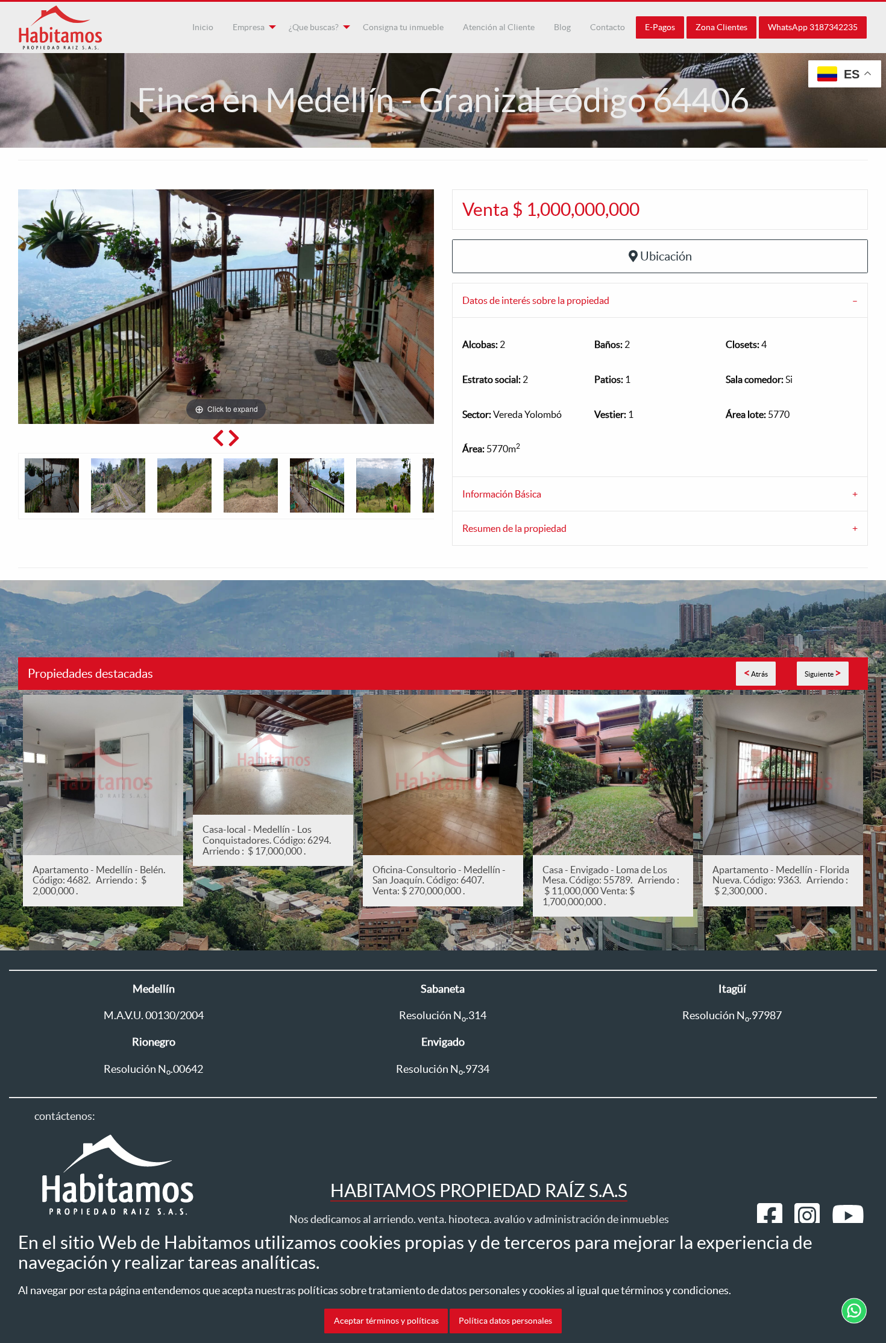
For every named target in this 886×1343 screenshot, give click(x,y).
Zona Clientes (721, 27)
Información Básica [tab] (501, 493)
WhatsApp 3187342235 (813, 27)
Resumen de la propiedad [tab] (514, 528)
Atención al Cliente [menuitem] (499, 27)
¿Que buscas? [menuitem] (314, 27)
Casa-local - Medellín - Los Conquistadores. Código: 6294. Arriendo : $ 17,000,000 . (269, 840)
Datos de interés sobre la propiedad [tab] (535, 300)
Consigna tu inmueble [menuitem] (403, 27)
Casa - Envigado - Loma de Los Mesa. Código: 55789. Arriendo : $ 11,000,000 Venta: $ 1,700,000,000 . (610, 885)
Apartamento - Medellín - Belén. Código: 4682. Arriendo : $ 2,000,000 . (99, 880)
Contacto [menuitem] (607, 27)
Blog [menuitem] (562, 27)
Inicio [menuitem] (202, 27)
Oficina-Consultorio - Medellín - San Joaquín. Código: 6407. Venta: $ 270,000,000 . (439, 880)
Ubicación (666, 256)
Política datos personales (505, 1321)
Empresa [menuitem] (249, 27)
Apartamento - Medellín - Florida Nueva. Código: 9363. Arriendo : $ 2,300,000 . (780, 880)
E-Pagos (660, 27)
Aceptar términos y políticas (386, 1321)
